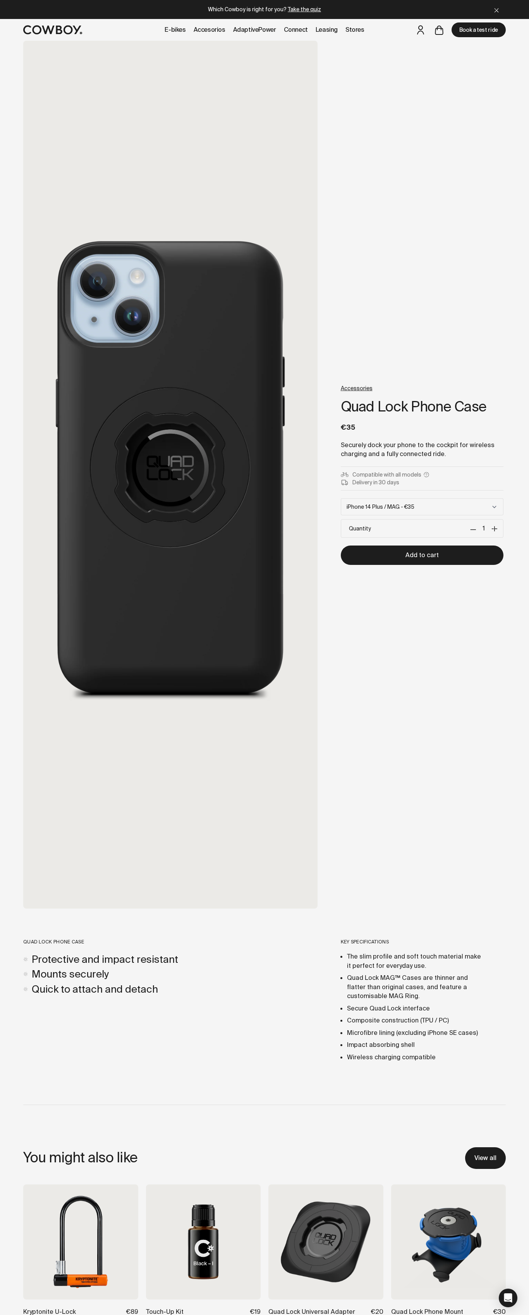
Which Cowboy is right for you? (264, 9)
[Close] (496, 9)
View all (485, 1158)
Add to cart (422, 555)
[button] (508, 1298)
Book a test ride (478, 29)
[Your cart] (439, 30)
